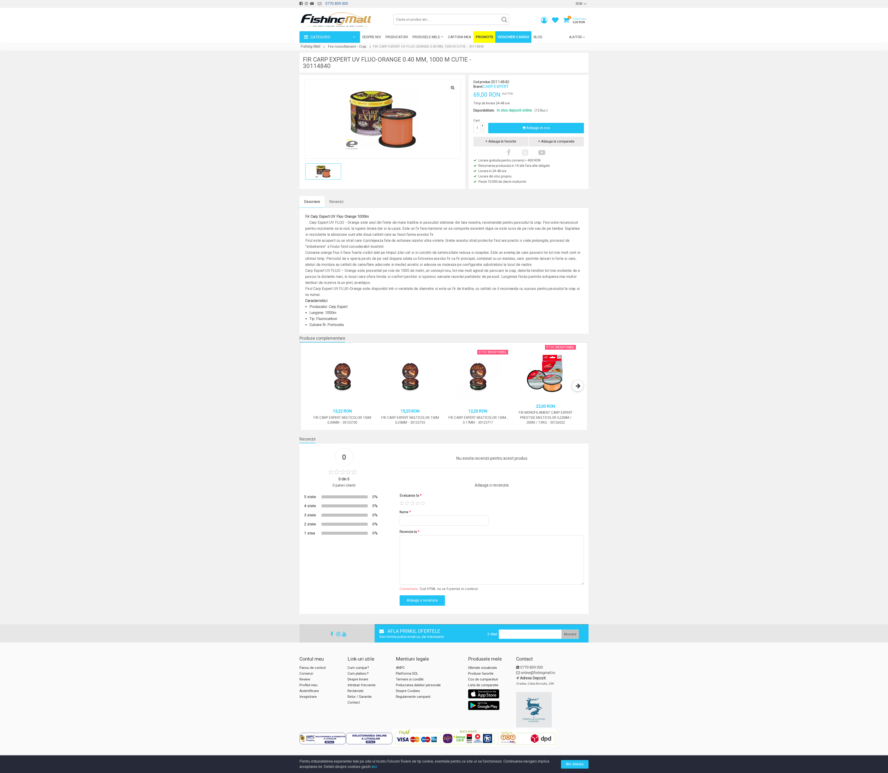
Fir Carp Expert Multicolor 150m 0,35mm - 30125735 (410, 420)
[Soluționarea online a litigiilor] (369, 738)
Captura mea (459, 37)
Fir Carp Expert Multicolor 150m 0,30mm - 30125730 (342, 420)
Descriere (312, 201)
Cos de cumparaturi (483, 679)
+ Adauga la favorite (500, 141)
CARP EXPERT (496, 86)
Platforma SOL (407, 673)
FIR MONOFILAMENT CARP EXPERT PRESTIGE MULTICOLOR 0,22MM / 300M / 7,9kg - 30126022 (546, 417)
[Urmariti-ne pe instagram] (306, 3)
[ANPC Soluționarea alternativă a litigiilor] (322, 738)
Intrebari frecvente (362, 685)
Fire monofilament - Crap (347, 46)
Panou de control (312, 668)
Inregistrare (308, 697)
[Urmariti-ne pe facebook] (301, 3)
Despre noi (371, 37)
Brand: (478, 86)
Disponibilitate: (484, 110)
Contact (354, 702)
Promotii (484, 37)
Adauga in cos (538, 128)
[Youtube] (342, 634)
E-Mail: (493, 634)
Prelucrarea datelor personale (418, 685)
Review (304, 679)
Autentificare (309, 691)
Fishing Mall (310, 46)
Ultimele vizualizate (482, 668)
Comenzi (306, 673)
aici (374, 766)
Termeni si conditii (409, 679)
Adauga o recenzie (422, 600)
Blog (538, 37)
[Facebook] (330, 634)
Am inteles (575, 764)
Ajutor (575, 37)
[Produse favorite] (555, 21)
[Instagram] (336, 634)
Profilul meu (308, 685)
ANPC (400, 668)
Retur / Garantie (360, 697)
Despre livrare (358, 679)
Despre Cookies (408, 691)
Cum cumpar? (358, 668)
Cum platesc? (358, 673)
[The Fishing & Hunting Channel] (551, 710)
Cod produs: (482, 82)
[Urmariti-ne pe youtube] (312, 3)
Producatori (396, 37)
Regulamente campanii (413, 697)
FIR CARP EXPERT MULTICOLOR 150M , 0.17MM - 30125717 (478, 420)
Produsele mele (426, 37)
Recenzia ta (409, 532)
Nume (405, 512)
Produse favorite (480, 673)
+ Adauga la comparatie (556, 141)
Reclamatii (355, 691)
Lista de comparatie (483, 685)
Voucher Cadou (513, 37)
